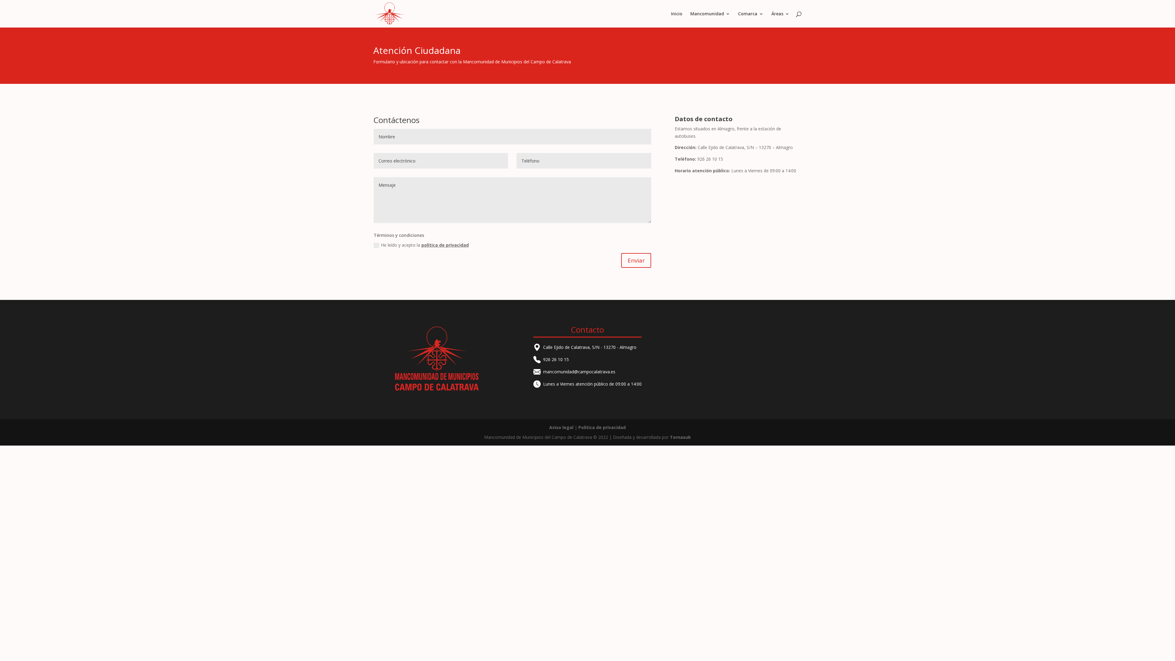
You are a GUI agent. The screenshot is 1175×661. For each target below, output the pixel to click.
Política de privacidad (602, 427)
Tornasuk (680, 437)
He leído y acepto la (425, 245)
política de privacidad (445, 245)
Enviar (636, 260)
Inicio (676, 14)
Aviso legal (561, 427)
